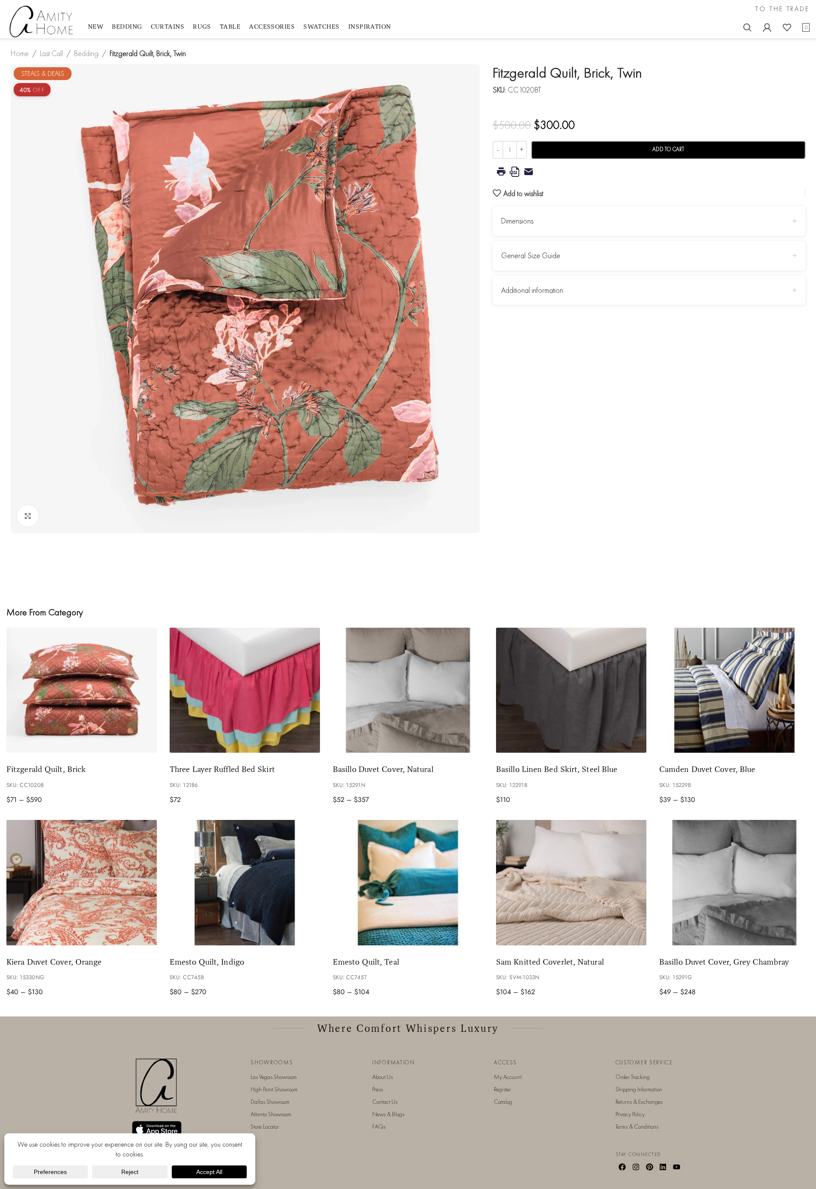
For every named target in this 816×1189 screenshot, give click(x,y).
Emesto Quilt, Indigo (207, 962)
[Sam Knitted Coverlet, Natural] (571, 882)
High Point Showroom (274, 1089)
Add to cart (668, 149)
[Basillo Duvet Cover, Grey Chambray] (734, 882)
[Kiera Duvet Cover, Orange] (81, 882)
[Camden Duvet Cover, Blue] (734, 690)
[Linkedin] (663, 1167)
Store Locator (265, 1126)
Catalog (503, 1102)
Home (20, 53)
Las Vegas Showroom (274, 1077)
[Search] (747, 27)
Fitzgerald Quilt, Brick (46, 769)
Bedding (86, 53)
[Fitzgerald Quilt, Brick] (81, 690)
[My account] (767, 27)
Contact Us (385, 1102)
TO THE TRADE (782, 9)
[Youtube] (677, 1167)
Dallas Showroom (270, 1102)
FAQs (379, 1126)
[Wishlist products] (786, 27)
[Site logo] (42, 21)
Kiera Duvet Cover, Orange (54, 962)
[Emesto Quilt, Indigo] (245, 882)
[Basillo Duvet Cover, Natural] (408, 690)
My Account (508, 1077)
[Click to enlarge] (28, 515)
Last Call (51, 53)
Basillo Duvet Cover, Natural (383, 769)
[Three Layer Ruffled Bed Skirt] (245, 690)
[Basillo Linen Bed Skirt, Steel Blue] (571, 690)
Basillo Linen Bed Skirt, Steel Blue (556, 769)
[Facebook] (622, 1167)
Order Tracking (633, 1077)
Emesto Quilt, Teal (366, 962)
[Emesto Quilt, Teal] (408, 882)
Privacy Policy (630, 1114)
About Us (382, 1077)
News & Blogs (388, 1114)
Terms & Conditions (637, 1126)
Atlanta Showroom (271, 1114)
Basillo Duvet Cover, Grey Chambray (724, 962)
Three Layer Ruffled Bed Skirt (222, 769)
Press (377, 1089)
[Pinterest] (649, 1167)
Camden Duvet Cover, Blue (707, 769)
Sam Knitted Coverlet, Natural (550, 962)
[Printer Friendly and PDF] (649, 171)
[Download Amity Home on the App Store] (157, 1129)
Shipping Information (639, 1089)
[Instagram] (636, 1167)
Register (502, 1089)
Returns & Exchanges (639, 1102)
